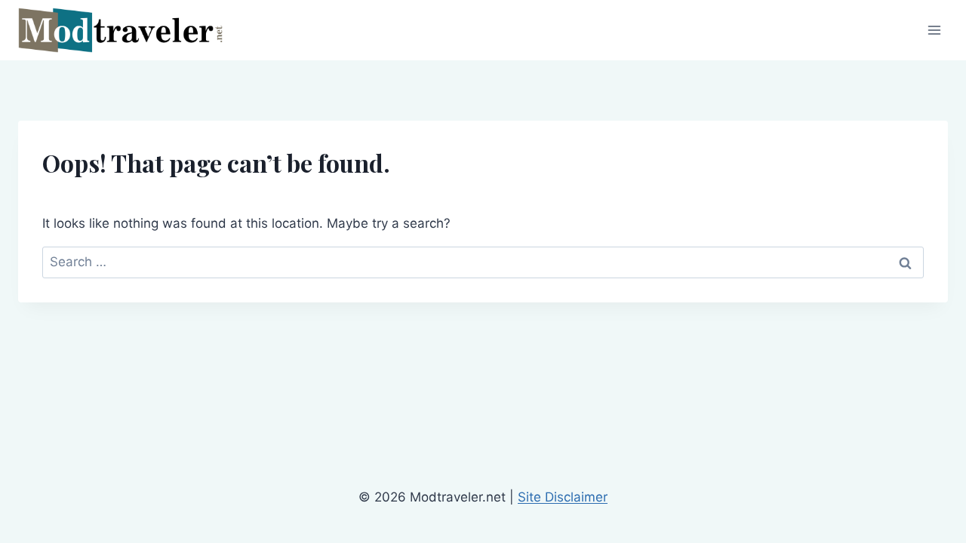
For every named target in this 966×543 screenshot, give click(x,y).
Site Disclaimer (563, 497)
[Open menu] (934, 29)
